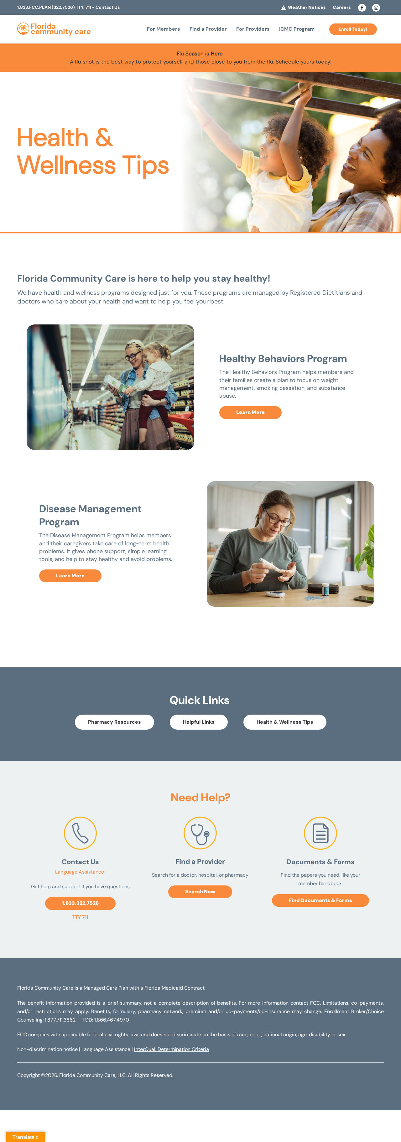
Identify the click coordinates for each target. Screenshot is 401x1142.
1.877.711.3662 (60, 1020)
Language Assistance (80, 872)
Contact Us (108, 7)
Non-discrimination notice (47, 1049)
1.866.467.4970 (111, 1020)
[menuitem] (163, 29)
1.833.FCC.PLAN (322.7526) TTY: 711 (54, 7)
